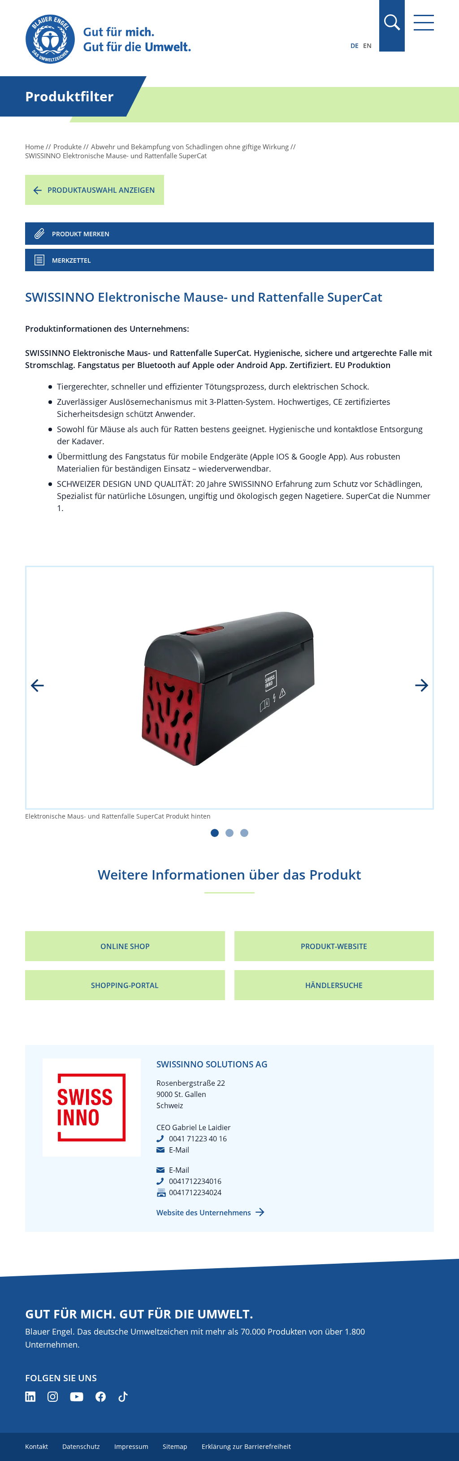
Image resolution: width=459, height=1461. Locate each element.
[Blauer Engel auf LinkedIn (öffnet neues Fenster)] (30, 1397)
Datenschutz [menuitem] (81, 1446)
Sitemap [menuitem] (175, 1446)
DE (355, 45)
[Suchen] (391, 22)
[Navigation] (424, 22)
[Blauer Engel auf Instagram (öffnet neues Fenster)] (53, 1397)
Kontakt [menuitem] (36, 1446)
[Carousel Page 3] (244, 833)
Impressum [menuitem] (131, 1446)
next (415, 686)
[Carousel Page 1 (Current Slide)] (215, 833)
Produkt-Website (334, 946)
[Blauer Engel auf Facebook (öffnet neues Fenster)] (100, 1397)
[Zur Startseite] (168, 39)
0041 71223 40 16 (198, 1139)
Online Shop (125, 946)
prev (43, 686)
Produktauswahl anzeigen (101, 190)
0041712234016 (195, 1181)
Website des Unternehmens (203, 1213)
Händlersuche (334, 985)
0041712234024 (195, 1192)
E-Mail (179, 1150)
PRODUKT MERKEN (80, 234)
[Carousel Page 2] (229, 833)
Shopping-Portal (125, 985)
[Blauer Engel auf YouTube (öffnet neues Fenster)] (76, 1397)
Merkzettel (71, 260)
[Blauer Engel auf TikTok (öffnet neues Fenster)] (123, 1397)
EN (367, 45)
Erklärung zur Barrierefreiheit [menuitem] (246, 1446)
